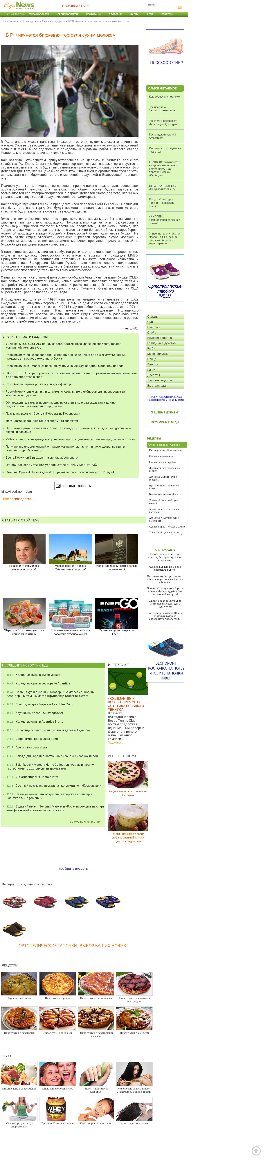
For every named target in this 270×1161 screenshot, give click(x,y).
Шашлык (153, 327)
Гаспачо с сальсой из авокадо (165, 450)
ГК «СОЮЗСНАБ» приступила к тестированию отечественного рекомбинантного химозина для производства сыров (71, 375)
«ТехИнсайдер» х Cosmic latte (33, 777)
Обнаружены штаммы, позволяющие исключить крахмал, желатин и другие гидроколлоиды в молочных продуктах (61, 404)
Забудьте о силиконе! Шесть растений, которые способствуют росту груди (165, 615)
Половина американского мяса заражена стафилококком (70, 632)
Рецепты (167, 14)
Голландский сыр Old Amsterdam (162, 136)
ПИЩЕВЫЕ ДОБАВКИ (165, 412)
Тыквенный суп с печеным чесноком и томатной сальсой (165, 534)
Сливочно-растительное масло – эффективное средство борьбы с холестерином (165, 238)
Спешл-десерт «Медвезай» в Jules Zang (40, 704)
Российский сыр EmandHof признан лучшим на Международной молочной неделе (64, 366)
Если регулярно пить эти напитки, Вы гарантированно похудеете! (164, 557)
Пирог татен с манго (19, 998)
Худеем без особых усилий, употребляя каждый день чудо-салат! (164, 603)
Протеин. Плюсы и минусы (57, 1123)
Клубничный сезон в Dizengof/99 (35, 713)
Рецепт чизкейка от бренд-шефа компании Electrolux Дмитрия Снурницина (128, 837)
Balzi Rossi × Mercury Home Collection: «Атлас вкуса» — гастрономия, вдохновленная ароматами (50, 766)
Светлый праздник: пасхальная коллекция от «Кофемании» (54, 785)
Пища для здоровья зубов (57, 1088)
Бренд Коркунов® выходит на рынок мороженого (42, 457)
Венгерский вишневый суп (164, 494)
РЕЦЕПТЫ (154, 438)
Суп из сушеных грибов (162, 462)
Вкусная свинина (159, 338)
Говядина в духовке (161, 343)
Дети (150, 14)
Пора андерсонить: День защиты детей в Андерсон (49, 730)
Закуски (153, 364)
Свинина (175, 444)
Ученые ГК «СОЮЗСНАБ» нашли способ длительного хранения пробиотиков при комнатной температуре (63, 345)
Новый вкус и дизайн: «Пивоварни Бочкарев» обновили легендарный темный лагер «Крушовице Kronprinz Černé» (50, 694)
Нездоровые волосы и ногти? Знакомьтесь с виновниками (134, 1090)
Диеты (134, 14)
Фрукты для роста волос (134, 1123)
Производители (67, 14)
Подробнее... (115, 742)
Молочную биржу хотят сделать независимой (116, 567)
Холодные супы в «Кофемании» (34, 675)
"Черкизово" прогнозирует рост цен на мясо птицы (24, 632)
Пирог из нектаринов (57, 998)
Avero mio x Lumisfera (27, 747)
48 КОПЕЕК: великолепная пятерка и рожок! (164, 220)
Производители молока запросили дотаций (24, 567)
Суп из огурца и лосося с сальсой (167, 526)
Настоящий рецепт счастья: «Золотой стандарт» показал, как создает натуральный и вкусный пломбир (68, 430)
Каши (151, 369)
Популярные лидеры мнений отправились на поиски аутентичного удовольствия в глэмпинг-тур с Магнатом (65, 448)
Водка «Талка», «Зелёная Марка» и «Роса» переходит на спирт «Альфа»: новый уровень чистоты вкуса (56, 808)
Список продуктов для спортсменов (19, 1125)
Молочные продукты (53, 21)
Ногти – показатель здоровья (96, 1090)
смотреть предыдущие (85, 822)
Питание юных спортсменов (19, 1088)
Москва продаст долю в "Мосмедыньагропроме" (70, 567)
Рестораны (93, 14)
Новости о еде (11, 21)
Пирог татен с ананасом (134, 1032)
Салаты (152, 316)
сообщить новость (73, 868)
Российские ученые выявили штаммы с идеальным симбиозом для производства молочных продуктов (65, 393)
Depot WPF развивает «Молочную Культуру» (163, 122)
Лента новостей (38, 14)
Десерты (153, 375)
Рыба (151, 348)
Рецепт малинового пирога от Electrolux (128, 793)
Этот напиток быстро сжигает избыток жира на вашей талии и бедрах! (165, 579)
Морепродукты (157, 354)
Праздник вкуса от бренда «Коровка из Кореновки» (43, 413)
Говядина (162, 444)
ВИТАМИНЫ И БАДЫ (165, 422)
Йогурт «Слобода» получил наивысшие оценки (161, 203)
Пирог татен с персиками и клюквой (96, 1034)
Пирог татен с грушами (57, 1032)
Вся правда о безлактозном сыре (162, 108)
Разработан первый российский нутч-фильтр (38, 384)
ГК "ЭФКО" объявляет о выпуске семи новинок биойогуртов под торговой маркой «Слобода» (164, 168)
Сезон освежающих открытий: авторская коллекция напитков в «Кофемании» (49, 796)
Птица (151, 359)
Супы (151, 444)
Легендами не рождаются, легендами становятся (42, 421)
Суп (150, 322)
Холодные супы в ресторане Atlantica (38, 683)
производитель (21, 499)
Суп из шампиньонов (161, 456)
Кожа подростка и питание (96, 1123)
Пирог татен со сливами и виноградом (134, 1000)
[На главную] (18, 11)
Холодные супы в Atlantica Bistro (35, 721)
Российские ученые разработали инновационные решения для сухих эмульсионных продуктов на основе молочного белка (66, 356)
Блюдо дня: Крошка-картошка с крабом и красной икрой (52, 756)
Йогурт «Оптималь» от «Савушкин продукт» (163, 187)
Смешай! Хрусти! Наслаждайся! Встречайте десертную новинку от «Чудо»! (60, 472)
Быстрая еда (156, 385)
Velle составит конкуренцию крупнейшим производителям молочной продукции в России (70, 439)
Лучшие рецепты (159, 380)
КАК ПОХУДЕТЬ (165, 549)
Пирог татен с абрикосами (96, 998)
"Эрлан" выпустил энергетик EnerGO (116, 632)
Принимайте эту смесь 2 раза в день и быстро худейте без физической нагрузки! (165, 591)
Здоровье (115, 14)
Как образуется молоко (164, 96)
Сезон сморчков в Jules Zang (32, 739)
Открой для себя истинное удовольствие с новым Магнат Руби (52, 465)
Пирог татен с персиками (19, 1032)
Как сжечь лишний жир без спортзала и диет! (165, 568)
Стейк (151, 332)
